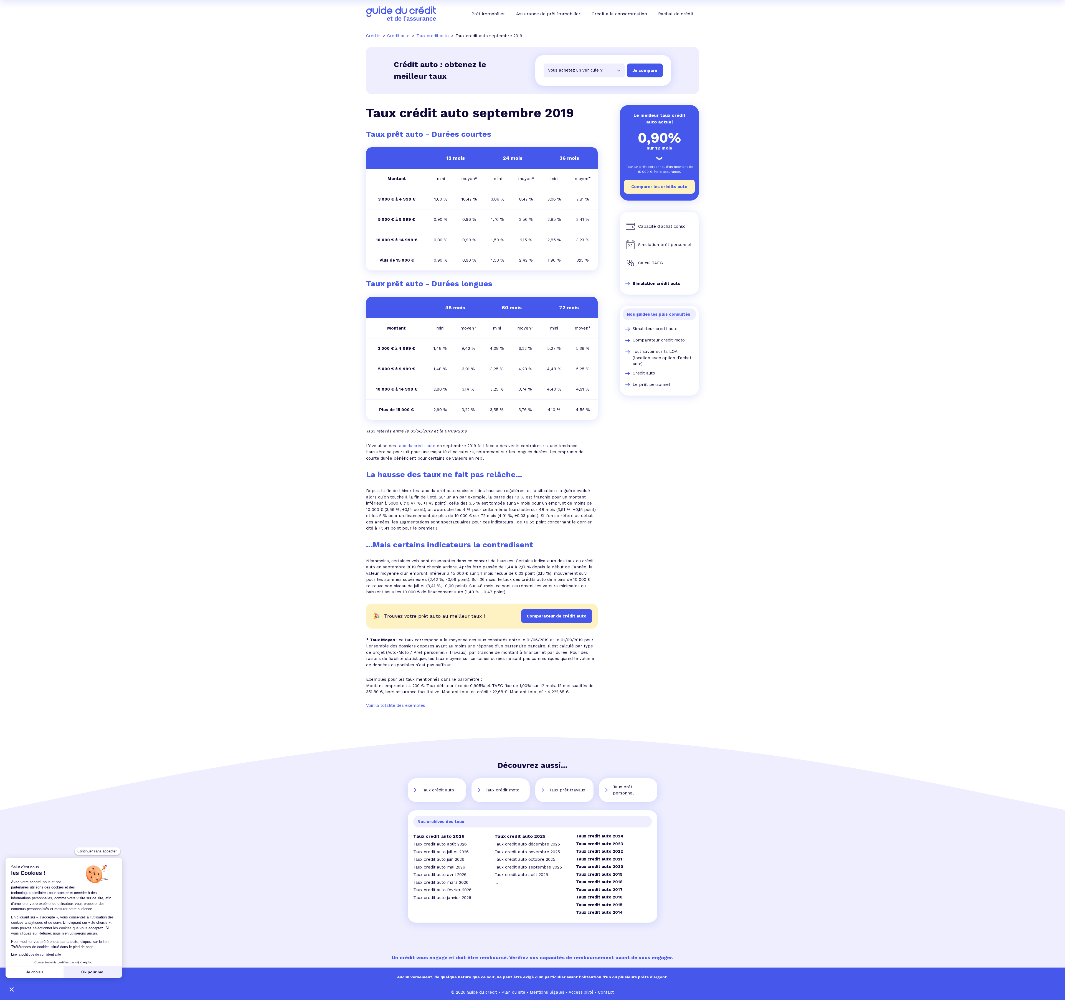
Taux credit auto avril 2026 (439, 874)
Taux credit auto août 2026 (440, 844)
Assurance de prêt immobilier (548, 13)
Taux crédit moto (502, 790)
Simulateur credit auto (655, 328)
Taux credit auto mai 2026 (439, 867)
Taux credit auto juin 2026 (438, 859)
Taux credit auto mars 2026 (440, 882)
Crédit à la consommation (619, 13)
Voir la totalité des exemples (395, 705)
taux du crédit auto (416, 445)
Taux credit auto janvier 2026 (442, 897)
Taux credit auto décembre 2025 (527, 844)
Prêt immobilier (488, 13)
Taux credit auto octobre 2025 (525, 859)
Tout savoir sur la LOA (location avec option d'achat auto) (662, 357)
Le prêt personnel (651, 384)
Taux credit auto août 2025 (521, 874)
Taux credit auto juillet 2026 (441, 851)
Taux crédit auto (438, 790)
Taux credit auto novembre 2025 (527, 851)
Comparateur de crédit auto (557, 616)
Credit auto (644, 373)
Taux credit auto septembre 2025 (528, 867)
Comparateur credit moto (659, 340)
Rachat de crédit (675, 13)
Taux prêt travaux (567, 790)
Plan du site (513, 992)
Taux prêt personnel (623, 790)
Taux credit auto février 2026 (442, 889)
